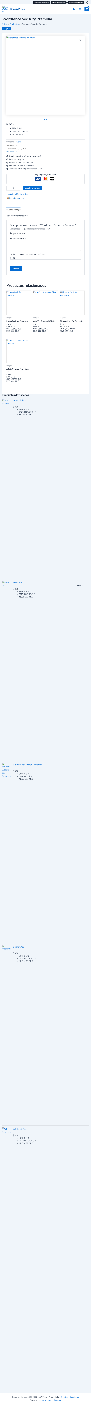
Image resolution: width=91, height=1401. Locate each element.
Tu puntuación (17, 233)
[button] (80, 40)
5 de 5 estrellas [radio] (38, 234)
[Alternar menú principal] (79, 9)
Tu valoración (18, 238)
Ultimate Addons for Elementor (27, 764)
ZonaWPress (17, 9)
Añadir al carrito (32, 188)
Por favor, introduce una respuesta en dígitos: (27, 254)
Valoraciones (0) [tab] (13, 209)
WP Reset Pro (19, 1129)
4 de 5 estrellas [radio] (35, 234)
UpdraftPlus (18, 947)
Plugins (6, 28)
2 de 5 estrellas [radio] (30, 234)
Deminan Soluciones (70, 1397)
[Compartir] (87, 2)
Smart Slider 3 (19, 400)
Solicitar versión (15, 198)
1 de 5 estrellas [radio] (27, 234)
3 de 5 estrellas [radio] (33, 234)
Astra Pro (17, 582)
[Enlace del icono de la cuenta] (74, 9)
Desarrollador (11, 152)
